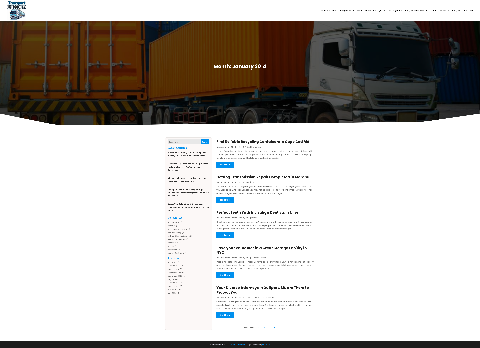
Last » (285, 328)
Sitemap (266, 344)
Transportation (328, 10)
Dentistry (445, 10)
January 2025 (173, 286)
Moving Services (346, 10)
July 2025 (172, 279)
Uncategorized (395, 10)
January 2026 (174, 269)
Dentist (434, 10)
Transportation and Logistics (371, 10)
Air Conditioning (175, 232)
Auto (253, 182)
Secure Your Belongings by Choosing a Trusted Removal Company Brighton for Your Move (188, 207)
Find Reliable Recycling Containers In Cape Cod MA (263, 141)
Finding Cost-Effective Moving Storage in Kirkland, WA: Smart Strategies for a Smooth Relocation (188, 192)
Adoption (172, 226)
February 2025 (174, 283)
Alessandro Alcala (228, 147)
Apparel (171, 246)
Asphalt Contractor (176, 253)
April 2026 (172, 262)
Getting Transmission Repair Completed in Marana (263, 177)
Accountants (173, 222)
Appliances (172, 249)
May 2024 (172, 293)
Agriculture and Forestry (178, 229)
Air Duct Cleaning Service (179, 236)
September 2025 (175, 276)
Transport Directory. (236, 344)
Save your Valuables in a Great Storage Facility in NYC (261, 250)
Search (205, 142)
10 (274, 328)
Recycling (256, 147)
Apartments (173, 243)
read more (225, 164)
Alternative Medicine (177, 239)
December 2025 (175, 272)
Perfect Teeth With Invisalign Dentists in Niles (257, 212)
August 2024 (173, 289)
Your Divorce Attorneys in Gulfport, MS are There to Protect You (262, 290)
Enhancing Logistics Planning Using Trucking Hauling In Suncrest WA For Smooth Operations (188, 167)
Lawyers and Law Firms (416, 10)
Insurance (468, 10)
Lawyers (456, 10)
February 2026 (174, 266)
